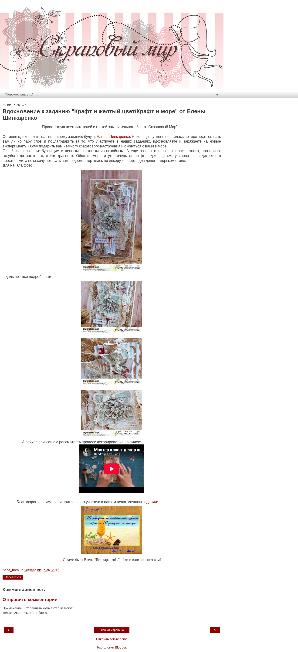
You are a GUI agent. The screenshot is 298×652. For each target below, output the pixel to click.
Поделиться (13, 577)
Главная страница (112, 630)
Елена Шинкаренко (113, 137)
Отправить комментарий (30, 599)
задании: (150, 502)
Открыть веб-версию (112, 639)
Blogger (120, 647)
